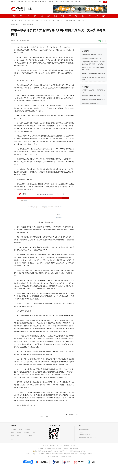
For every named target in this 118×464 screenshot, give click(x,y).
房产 (35, 16)
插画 (43, 1)
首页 (12, 1)
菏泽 (79, 20)
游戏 (33, 1)
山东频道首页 (18, 24)
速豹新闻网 (26, 432)
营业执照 (40, 448)
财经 (22, 1)
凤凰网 (24, 435)
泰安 (54, 20)
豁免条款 (66, 445)
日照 (62, 20)
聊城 (70, 20)
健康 (46, 1)
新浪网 (30, 435)
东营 (37, 20)
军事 (19, 1)
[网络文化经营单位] (91, 461)
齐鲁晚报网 (27, 429)
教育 (55, 16)
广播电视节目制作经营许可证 (71, 448)
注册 (100, 1)
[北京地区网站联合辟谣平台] (27, 461)
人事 (97, 16)
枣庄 (33, 20)
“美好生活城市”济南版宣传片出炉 (90, 103)
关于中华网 (45, 445)
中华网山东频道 (25, 40)
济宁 (49, 20)
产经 (21, 16)
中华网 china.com (17, 9)
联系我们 (73, 445)
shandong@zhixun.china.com (84, 434)
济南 (20, 20)
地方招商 (59, 445)
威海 (58, 20)
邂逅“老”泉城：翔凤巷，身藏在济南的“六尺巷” (93, 96)
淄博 (29, 20)
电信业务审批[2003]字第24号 (53, 448)
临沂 (74, 20)
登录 (105, 1)
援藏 (39, 1)
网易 (12, 439)
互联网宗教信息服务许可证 (77, 451)
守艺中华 (61, 1)
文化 (36, 1)
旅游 (83, 16)
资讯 (15, 1)
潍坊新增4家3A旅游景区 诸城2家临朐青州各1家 (93, 99)
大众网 (20, 429)
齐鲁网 (12, 435)
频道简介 (52, 445)
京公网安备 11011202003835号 (43, 451)
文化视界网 (13, 429)
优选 (53, 1)
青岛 (24, 20)
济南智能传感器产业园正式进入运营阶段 (92, 54)
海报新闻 (19, 432)
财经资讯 (29, 24)
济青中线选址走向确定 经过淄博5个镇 (91, 58)
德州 (66, 20)
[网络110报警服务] (67, 461)
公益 (50, 1)
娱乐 (26, 1)
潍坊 (45, 20)
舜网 (34, 432)
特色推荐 (85, 87)
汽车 (29, 1)
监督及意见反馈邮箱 (86, 454)
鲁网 (18, 435)
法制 (57, 1)
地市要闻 (85, 51)
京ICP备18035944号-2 (53, 456)
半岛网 (12, 432)
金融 (42, 16)
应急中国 (67, 1)
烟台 (41, 20)
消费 (62, 16)
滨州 (83, 20)
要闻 (14, 16)
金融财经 (24, 24)
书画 (28, 16)
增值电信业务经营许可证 (61, 451)
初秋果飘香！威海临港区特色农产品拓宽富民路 (93, 73)
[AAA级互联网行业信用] (79, 461)
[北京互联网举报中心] (56, 461)
